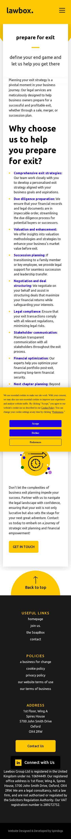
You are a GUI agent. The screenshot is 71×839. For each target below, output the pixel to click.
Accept (35, 423)
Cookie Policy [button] (47, 407)
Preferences (35, 442)
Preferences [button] (57, 412)
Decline (35, 433)
